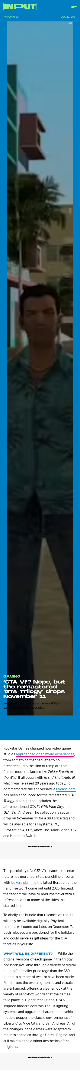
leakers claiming (23, 882)
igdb (70, 22)
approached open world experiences (45, 754)
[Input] (19, 6)
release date (66, 789)
